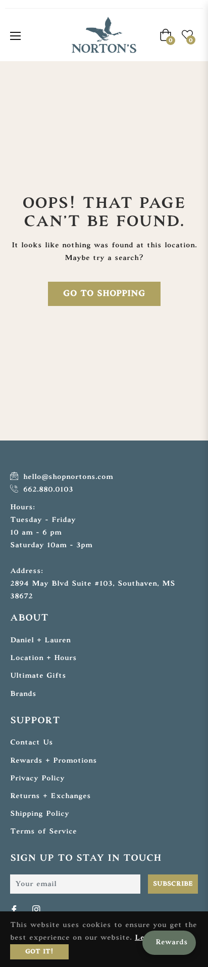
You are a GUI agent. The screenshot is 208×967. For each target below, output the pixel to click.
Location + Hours (43, 658)
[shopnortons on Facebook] (15, 910)
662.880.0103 (46, 490)
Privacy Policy (37, 778)
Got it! (39, 952)
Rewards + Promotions (53, 761)
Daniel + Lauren (40, 640)
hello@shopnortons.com (66, 477)
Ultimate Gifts (38, 676)
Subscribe (173, 884)
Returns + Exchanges (50, 796)
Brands (23, 694)
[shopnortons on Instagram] (37, 910)
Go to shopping (104, 294)
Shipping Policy (39, 814)
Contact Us (31, 742)
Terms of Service (43, 832)
